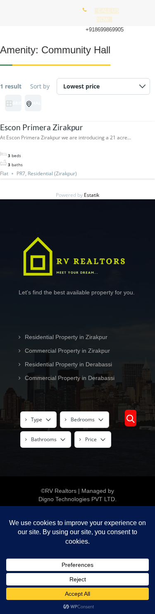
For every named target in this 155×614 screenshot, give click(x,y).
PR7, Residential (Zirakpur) (47, 173)
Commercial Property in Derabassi (69, 378)
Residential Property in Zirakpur (66, 337)
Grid (16, 103)
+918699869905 (105, 29)
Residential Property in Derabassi (68, 364)
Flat (4, 173)
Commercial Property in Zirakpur (67, 350)
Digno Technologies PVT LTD (76, 499)
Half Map (36, 103)
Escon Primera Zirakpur (41, 127)
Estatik (91, 194)
